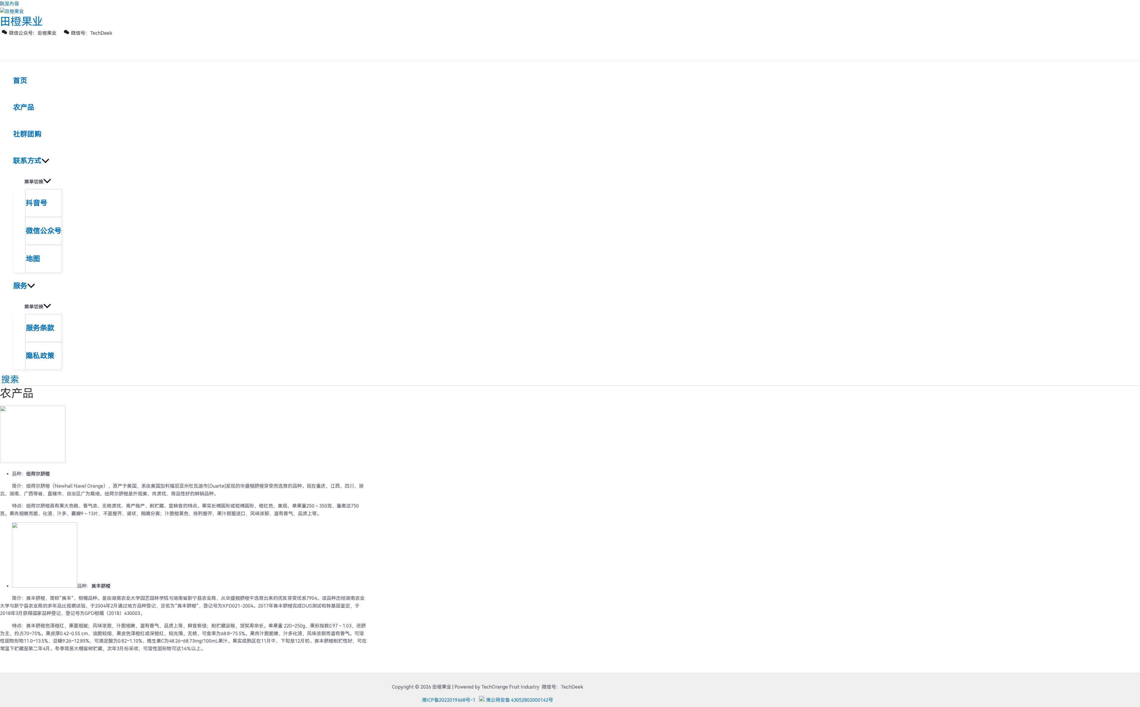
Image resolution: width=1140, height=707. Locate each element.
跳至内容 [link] (9, 4)
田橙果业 (21, 21)
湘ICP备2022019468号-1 (448, 700)
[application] (45, 161)
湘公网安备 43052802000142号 (519, 700)
